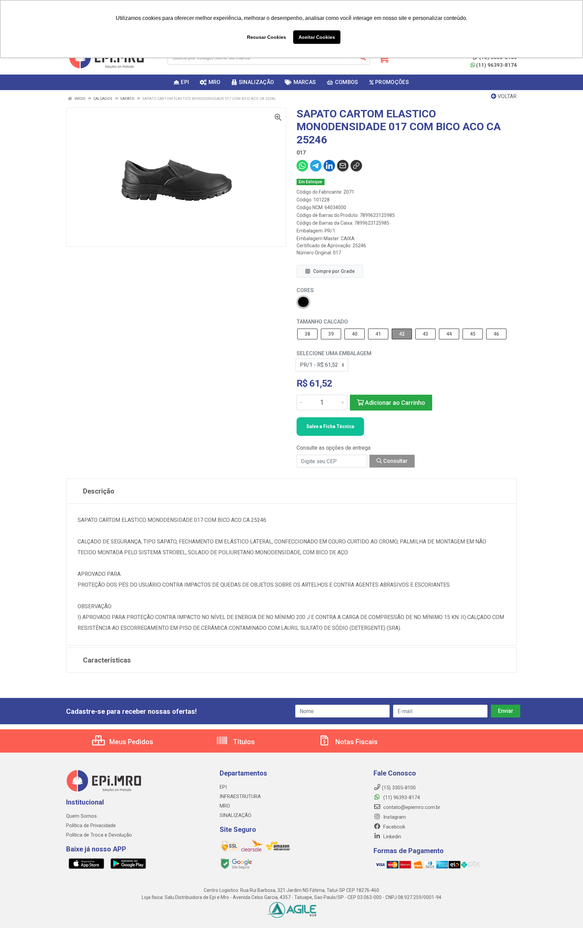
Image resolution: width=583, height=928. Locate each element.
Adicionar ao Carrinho (394, 402)
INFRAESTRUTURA (240, 796)
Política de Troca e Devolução (99, 835)
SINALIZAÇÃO (235, 815)
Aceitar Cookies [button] (317, 37)
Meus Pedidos (130, 742)
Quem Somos (81, 816)
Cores (305, 290)
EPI (223, 787)
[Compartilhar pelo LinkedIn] (329, 165)
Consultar (395, 461)
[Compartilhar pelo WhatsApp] (302, 165)
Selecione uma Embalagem (334, 353)
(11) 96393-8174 (496, 65)
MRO (225, 806)
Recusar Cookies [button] (266, 37)
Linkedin (391, 837)
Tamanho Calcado (322, 321)
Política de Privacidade (91, 825)
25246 (359, 245)
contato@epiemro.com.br (411, 807)
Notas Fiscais (356, 742)
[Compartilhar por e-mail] (343, 165)
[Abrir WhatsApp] (566, 911)
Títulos (243, 742)
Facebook (393, 827)
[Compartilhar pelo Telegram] (316, 165)
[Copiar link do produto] (356, 165)
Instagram (394, 817)
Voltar (506, 96)
